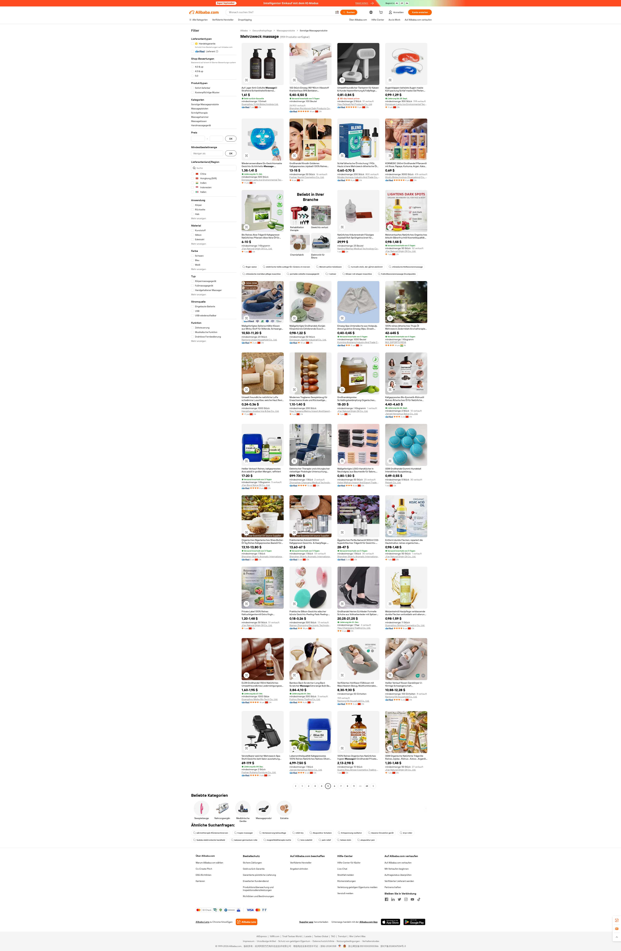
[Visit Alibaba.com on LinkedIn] (393, 899)
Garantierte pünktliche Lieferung (259, 875)
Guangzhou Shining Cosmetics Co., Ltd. (405, 625)
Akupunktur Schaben (322, 833)
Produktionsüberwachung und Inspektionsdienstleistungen (258, 888)
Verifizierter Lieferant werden (399, 881)
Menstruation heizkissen (330, 267)
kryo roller (407, 833)
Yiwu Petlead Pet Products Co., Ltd (354, 104)
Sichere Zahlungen (252, 862)
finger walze (251, 267)
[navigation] (213, 408)
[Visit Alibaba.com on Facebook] (386, 899)
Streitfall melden (345, 875)
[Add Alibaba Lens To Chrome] (246, 922)
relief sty (299, 833)
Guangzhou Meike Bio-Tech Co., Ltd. (260, 699)
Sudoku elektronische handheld (210, 840)
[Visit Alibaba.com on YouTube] (412, 899)
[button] (337, 12)
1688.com (274, 936)
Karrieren (200, 881)
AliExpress (261, 936)
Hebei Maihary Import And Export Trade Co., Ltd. (358, 482)
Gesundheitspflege (262, 30)
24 (367, 786)
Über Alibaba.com (205, 856)
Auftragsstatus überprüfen (398, 875)
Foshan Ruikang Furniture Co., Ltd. (259, 772)
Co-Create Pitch (204, 868)
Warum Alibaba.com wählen (209, 862)
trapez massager (245, 833)
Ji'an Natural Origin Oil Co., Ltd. (257, 248)
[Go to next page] (373, 786)
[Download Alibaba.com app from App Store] (390, 922)
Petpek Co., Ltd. (393, 482)
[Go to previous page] (296, 786)
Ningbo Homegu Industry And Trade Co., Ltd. (358, 177)
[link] (617, 920)
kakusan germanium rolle (245, 840)
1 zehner (332, 274)
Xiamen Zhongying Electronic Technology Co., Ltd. (310, 625)
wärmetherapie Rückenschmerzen (212, 833)
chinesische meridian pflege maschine (263, 274)
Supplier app (306, 922)
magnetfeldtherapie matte (279, 840)
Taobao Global (321, 936)
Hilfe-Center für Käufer (348, 862)
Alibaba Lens (202, 922)
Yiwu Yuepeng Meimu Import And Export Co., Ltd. (310, 411)
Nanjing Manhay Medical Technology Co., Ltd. (358, 248)
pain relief (326, 840)
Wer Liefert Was (357, 936)
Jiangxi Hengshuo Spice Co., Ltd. (401, 413)
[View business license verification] (339, 946)
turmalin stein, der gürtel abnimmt (367, 267)
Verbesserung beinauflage (274, 833)
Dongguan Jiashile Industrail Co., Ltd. (307, 339)
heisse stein (345, 840)
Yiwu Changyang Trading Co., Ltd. (353, 628)
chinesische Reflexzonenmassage (407, 267)
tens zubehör (306, 840)
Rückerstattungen (346, 881)
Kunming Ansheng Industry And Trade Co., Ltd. (358, 342)
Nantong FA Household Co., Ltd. (353, 701)
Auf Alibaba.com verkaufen (398, 862)
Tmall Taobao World (292, 936)
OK (230, 138)
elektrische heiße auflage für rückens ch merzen (288, 267)
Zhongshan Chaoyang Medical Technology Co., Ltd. (310, 482)
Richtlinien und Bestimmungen (258, 896)
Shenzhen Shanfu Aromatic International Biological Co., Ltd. (263, 556)
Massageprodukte (286, 30)
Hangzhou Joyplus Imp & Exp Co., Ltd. (260, 411)
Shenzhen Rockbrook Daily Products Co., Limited (310, 108)
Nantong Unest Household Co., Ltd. (259, 339)
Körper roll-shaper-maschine (359, 274)
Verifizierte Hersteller (300, 862)
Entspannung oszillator (351, 833)
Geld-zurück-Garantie (254, 868)
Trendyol (342, 936)
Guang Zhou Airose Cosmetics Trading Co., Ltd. (358, 769)
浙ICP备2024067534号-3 (393, 946)
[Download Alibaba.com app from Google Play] (414, 922)
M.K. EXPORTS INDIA (395, 342)
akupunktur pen (367, 840)
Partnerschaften (393, 887)
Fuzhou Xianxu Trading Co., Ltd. (304, 699)
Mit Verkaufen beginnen (397, 868)
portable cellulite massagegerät (304, 274)
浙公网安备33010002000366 (363, 946)
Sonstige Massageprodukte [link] (313, 30)
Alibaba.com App (369, 922)
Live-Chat (342, 868)
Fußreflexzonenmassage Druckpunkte (398, 274)
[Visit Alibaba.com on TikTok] (419, 899)
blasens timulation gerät (382, 833)
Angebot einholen (299, 868)
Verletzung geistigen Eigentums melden (357, 887)
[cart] (381, 12)
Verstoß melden (345, 893)
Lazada (307, 936)
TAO (333, 936)
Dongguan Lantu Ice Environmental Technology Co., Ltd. (406, 104)
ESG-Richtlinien (203, 875)
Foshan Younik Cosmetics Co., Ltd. (306, 177)
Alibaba (244, 30)
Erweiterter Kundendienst (256, 881)
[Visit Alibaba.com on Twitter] (399, 899)
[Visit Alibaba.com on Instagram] (406, 899)
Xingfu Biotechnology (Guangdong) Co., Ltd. (406, 177)
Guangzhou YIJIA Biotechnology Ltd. (260, 104)
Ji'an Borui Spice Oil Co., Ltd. (256, 485)
